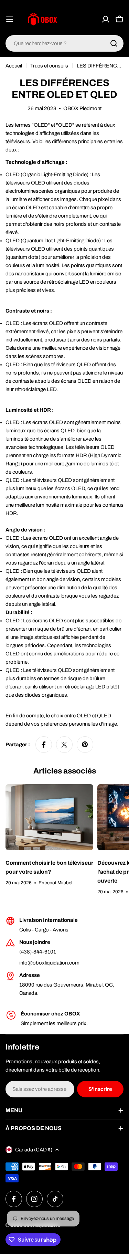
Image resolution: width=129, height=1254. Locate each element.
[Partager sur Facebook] (43, 744)
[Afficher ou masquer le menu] (10, 19)
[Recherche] (114, 43)
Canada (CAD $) (33, 1149)
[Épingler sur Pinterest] (85, 744)
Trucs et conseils (49, 66)
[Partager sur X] (64, 744)
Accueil (14, 66)
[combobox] (64, 43)
